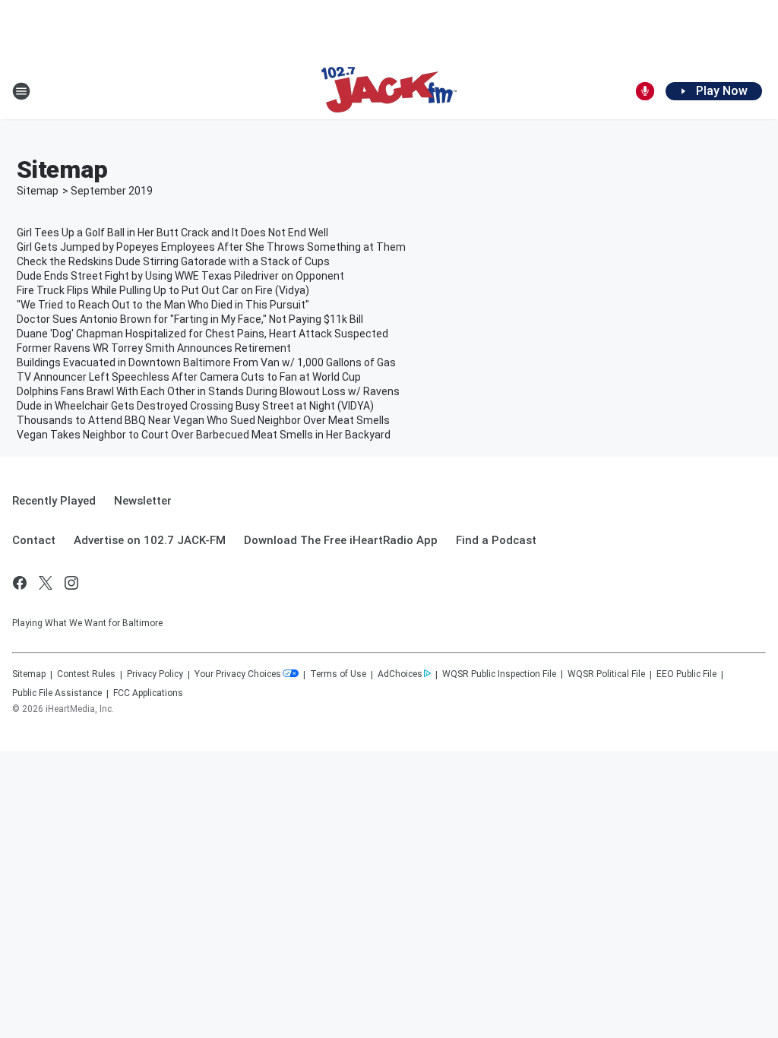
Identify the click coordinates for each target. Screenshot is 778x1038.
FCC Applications (148, 693)
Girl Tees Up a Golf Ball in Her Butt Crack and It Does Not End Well (172, 232)
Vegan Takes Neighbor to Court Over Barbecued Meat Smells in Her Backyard (204, 435)
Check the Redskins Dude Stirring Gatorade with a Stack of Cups (173, 261)
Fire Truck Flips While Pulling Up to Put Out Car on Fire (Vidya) (163, 290)
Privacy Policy (155, 674)
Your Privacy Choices (237, 674)
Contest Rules (86, 674)
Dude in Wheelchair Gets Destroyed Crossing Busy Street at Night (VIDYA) (195, 406)
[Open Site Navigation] (21, 91)
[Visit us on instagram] (71, 583)
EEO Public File (686, 674)
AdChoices (400, 674)
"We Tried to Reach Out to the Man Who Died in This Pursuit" (163, 305)
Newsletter (143, 501)
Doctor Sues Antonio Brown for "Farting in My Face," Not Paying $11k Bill (190, 319)
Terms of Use (338, 674)
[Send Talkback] (645, 91)
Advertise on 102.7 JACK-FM (150, 540)
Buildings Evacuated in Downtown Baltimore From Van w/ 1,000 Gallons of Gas (206, 362)
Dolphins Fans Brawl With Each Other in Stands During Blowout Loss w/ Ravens (208, 391)
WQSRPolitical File (606, 674)
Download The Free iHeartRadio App (341, 540)
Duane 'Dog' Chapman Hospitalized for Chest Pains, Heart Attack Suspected (202, 334)
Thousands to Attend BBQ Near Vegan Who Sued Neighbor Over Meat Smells (203, 420)
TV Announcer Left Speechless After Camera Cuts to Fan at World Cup (189, 377)
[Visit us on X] (45, 583)
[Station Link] (389, 91)
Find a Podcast (496, 540)
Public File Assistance (57, 693)
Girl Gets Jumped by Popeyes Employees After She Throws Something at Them (211, 247)
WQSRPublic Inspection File (499, 674)
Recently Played (54, 501)
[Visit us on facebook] (20, 583)
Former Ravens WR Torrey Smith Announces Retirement (154, 348)
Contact (33, 540)
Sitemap (38, 191)
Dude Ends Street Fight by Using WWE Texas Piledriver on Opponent (180, 276)
